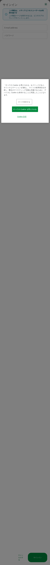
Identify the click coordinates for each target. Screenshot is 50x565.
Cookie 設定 (22, 116)
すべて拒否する (24, 102)
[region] (25, 101)
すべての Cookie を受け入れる (25, 109)
